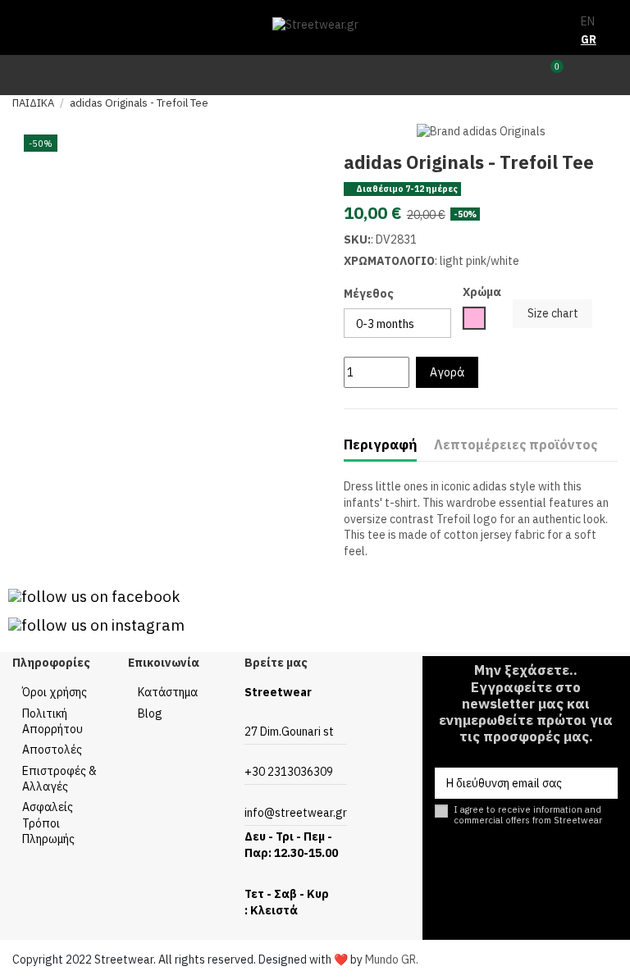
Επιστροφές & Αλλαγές (59, 779)
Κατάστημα (168, 692)
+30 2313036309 (288, 771)
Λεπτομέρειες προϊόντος (515, 445)
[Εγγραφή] (602, 783)
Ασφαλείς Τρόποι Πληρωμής (48, 823)
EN (588, 21)
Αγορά (447, 372)
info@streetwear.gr (295, 812)
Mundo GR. (391, 959)
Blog (150, 713)
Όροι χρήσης (54, 692)
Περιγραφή (380, 445)
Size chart (552, 313)
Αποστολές (52, 749)
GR (588, 39)
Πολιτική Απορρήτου (52, 721)
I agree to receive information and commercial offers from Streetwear (528, 815)
